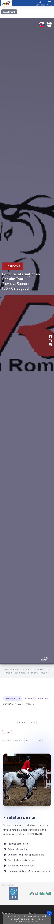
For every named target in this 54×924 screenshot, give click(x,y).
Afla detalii (33, 921)
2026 (23, 723)
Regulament (9, 12)
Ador (9, 733)
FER (33, 723)
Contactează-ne (40, 672)
